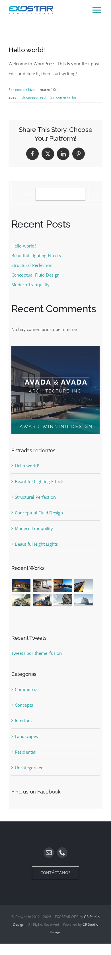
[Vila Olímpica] (21, 614)
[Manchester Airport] (42, 600)
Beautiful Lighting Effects (36, 255)
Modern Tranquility (30, 284)
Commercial (27, 689)
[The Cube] (83, 600)
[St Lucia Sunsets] (63, 585)
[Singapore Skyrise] (42, 585)
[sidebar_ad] (55, 348)
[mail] (49, 852)
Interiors (23, 720)
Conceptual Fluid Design (35, 275)
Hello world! (23, 246)
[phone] (62, 852)
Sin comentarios (63, 97)
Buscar (28, 194)
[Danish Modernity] (83, 585)
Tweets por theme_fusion (36, 653)
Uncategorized (34, 97)
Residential (26, 752)
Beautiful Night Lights (36, 544)
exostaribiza (25, 89)
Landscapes (26, 736)
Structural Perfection (31, 265)
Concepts (24, 705)
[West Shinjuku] (21, 600)
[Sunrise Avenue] (21, 585)
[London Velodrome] (63, 600)
